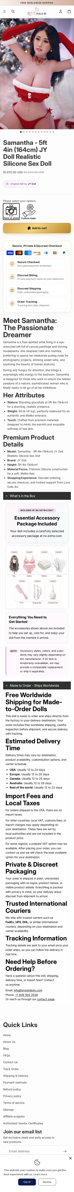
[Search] (13, 11)
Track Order (11, 1069)
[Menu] (4, 11)
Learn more (40, 1174)
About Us (9, 1041)
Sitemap (8, 1109)
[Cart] (69, 11)
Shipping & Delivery (15, 1075)
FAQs (6, 1055)
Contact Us (10, 1062)
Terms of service (13, 1103)
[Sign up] (65, 1151)
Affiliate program (14, 1116)
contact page (45, 999)
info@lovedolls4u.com (28, 990)
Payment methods (15, 1082)
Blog (6, 1048)
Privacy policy (12, 1096)
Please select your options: (19, 200)
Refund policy (12, 1089)
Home (7, 1035)
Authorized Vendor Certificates (23, 1123)
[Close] (70, 1158)
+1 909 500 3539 (26, 994)
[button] (37, 496)
